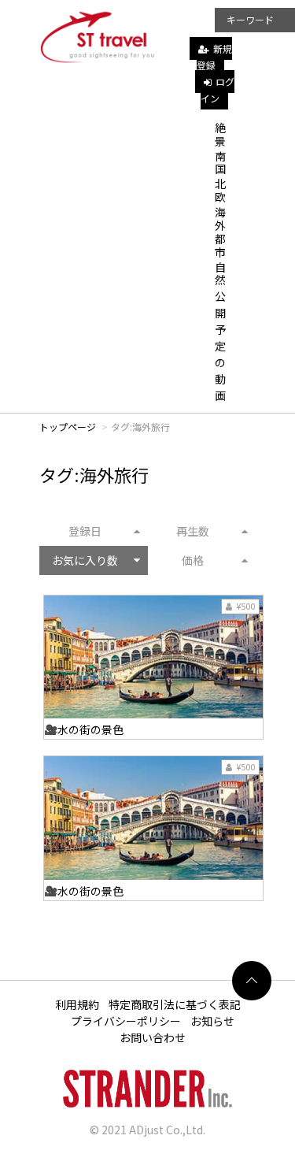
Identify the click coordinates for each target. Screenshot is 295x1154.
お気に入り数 (85, 560)
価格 (193, 560)
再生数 (192, 531)
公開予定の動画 (220, 345)
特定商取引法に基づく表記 (175, 1004)
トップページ (67, 426)
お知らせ (212, 1021)
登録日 (84, 531)
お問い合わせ (153, 1037)
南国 (220, 162)
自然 (220, 273)
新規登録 (214, 57)
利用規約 (77, 1004)
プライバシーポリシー (126, 1021)
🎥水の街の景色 (84, 729)
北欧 (220, 190)
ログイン (217, 90)
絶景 (220, 134)
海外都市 (220, 231)
